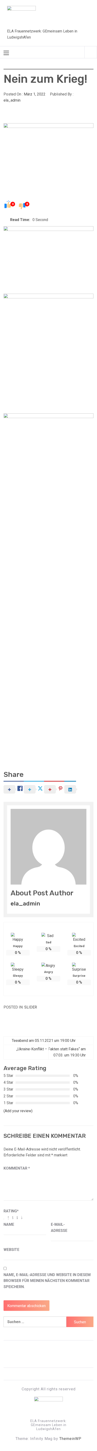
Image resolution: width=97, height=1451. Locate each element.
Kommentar (17, 1168)
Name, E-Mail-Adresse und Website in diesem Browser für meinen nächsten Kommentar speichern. (47, 1281)
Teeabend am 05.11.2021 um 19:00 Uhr (44, 1040)
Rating (11, 1211)
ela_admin (12, 100)
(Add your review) (18, 1111)
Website (11, 1249)
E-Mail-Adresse (59, 1227)
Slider (30, 1007)
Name (9, 1224)
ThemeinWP (70, 1438)
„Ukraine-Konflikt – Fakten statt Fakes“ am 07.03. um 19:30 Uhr (51, 1052)
